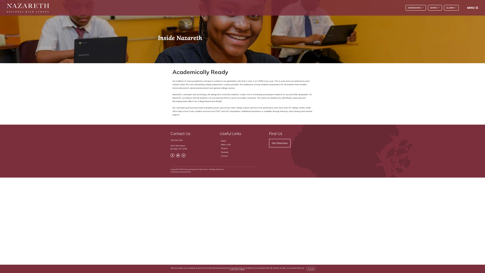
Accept (311, 269)
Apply (223, 141)
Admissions (414, 7)
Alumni (450, 7)
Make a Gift (226, 144)
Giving (433, 7)
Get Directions (280, 143)
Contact (224, 156)
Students (225, 152)
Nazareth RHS (185, 172)
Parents (224, 148)
